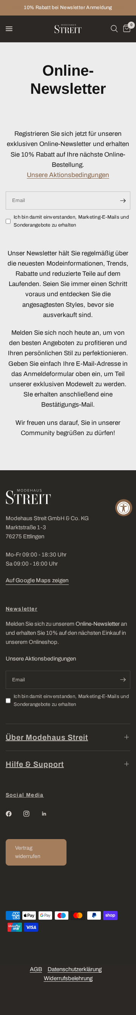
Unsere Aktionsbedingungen (68, 175)
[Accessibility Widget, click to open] (123, 507)
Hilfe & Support (35, 764)
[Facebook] (14, 813)
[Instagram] (31, 813)
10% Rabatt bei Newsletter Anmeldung (68, 7)
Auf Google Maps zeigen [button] (37, 580)
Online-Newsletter (98, 624)
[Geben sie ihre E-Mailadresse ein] (122, 200)
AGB (36, 969)
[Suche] (114, 29)
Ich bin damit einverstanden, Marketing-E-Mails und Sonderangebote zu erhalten (71, 221)
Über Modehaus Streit (47, 737)
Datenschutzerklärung (75, 969)
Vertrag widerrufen (27, 852)
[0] (125, 29)
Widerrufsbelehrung (68, 978)
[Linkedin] (49, 813)
